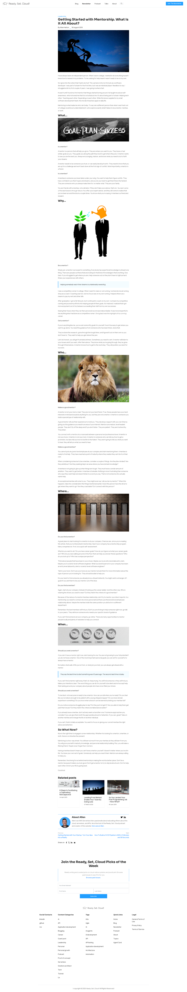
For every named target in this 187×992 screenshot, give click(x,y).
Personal (61, 946)
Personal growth (64, 950)
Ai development (91, 935)
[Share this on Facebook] (66, 842)
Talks (106, 4)
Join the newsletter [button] (174, 4)
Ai (58, 919)
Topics (115, 939)
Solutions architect (64, 966)
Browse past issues (93, 877)
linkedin (42, 919)
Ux (59, 977)
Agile (87, 923)
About (114, 4)
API (59, 923)
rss (40, 927)
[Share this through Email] (74, 842)
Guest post (62, 939)
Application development (67, 927)
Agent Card (117, 942)
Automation (90, 954)
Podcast (98, 4)
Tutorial (60, 974)
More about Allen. (98, 826)
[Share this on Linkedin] (71, 842)
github (41, 923)
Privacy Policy (137, 925)
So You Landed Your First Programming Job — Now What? (118, 799)
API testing (89, 942)
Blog (76, 4)
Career (60, 935)
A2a (87, 919)
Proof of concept (64, 958)
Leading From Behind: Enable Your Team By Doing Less (93, 799)
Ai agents (89, 931)
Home (115, 919)
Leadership (62, 16)
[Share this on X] (69, 843)
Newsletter (86, 4)
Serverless (62, 962)
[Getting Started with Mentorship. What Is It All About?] (93, 130)
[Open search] (121, 3)
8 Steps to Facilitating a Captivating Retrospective (68, 792)
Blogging (61, 931)
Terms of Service (138, 929)
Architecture (90, 950)
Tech (60, 970)
